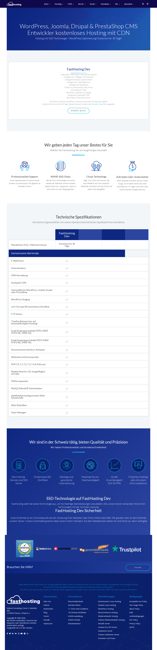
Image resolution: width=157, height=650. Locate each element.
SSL (116, 4)
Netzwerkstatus (74, 623)
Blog (45, 612)
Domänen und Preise (106, 638)
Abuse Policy (134, 609)
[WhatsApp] (27, 633)
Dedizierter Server (105, 631)
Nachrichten (48, 609)
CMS (70, 4)
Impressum (48, 623)
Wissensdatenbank (75, 601)
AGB (131, 612)
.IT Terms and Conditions (78, 609)
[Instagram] (18, 633)
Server (81, 4)
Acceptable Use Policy (138, 601)
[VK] (16, 633)
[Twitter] (10, 633)
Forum (46, 616)
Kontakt (138, 567)
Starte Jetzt (78, 111)
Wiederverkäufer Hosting (108, 616)
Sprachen (128, 4)
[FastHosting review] (24, 548)
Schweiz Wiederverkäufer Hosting (111, 620)
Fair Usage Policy (136, 605)
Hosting (58, 4)
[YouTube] (22, 633)
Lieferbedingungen (136, 616)
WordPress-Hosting (106, 609)
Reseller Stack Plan (99, 104)
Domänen (105, 4)
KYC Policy (133, 620)
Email (92, 4)
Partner (46, 605)
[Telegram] (25, 633)
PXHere (42, 584)
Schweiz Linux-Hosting (107, 605)
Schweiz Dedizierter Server (108, 634)
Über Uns (47, 601)
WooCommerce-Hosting (108, 612)
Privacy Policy (134, 623)
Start (46, 4)
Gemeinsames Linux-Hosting (109, 601)
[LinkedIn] (12, 633)
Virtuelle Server (104, 623)
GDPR (131, 627)
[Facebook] (7, 633)
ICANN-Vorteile (74, 620)
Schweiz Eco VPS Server (107, 627)
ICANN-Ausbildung (75, 616)
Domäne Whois (74, 605)
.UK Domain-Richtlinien (77, 612)
